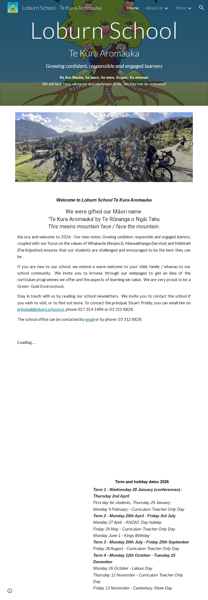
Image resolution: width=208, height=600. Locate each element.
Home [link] (133, 7)
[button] (201, 7)
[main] (104, 53)
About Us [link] (154, 7)
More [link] (181, 7)
